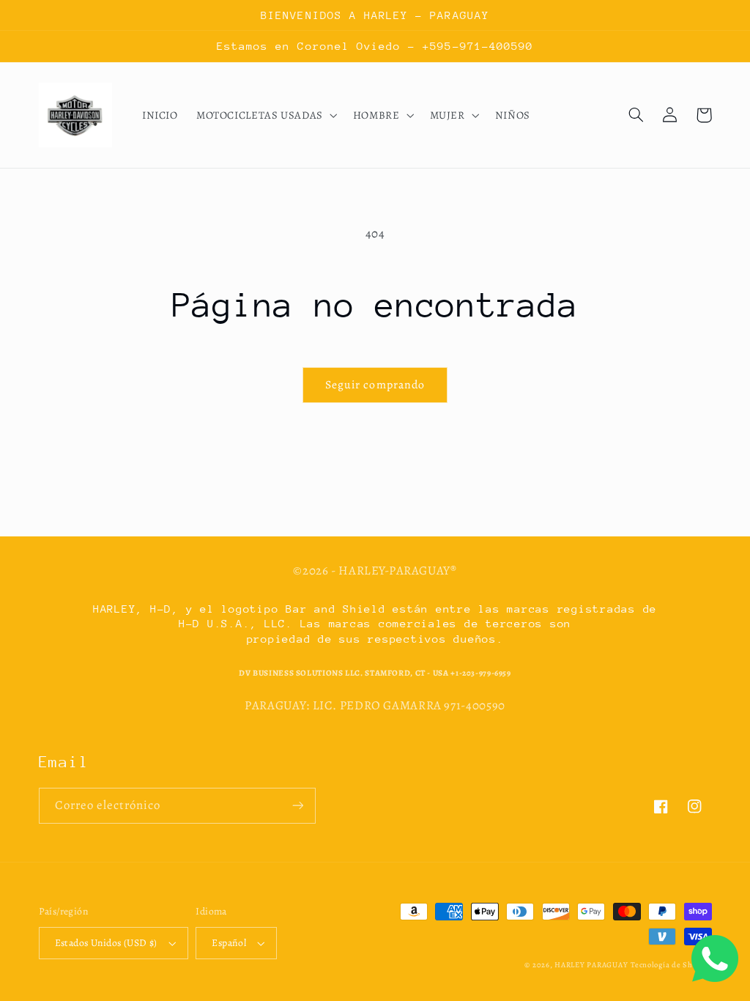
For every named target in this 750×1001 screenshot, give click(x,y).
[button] (265, 115)
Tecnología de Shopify (671, 964)
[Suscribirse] (297, 806)
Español (229, 943)
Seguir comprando (375, 384)
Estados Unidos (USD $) (106, 943)
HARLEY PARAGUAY (591, 964)
